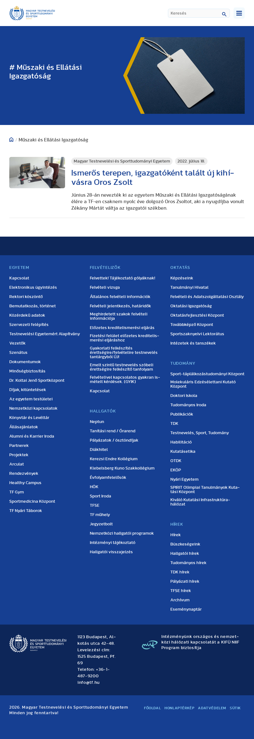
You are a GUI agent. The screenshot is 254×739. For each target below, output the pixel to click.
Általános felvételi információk (120, 297)
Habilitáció (181, 442)
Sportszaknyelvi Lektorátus (197, 334)
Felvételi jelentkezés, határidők (120, 306)
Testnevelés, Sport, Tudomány (199, 433)
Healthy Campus (25, 483)
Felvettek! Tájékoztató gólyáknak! (122, 278)
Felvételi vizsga (105, 287)
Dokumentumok (25, 362)
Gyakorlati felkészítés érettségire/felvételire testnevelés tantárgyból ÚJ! (124, 352)
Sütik (235, 708)
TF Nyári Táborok (25, 511)
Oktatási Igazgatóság (191, 306)
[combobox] (199, 13)
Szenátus (18, 352)
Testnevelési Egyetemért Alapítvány (44, 334)
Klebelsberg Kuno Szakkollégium (122, 468)
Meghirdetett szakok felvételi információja (118, 316)
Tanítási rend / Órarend (112, 431)
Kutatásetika (182, 451)
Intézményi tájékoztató (112, 543)
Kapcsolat (19, 278)
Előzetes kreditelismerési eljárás (122, 328)
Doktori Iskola (183, 396)
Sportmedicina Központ (32, 501)
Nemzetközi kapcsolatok (33, 408)
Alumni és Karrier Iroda (31, 436)
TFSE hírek (180, 591)
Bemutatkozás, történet (32, 306)
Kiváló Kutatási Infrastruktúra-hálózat (200, 502)
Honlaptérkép (179, 708)
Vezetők (17, 343)
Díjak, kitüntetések (27, 390)
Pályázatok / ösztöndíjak (114, 440)
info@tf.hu (88, 682)
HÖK (94, 487)
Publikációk (181, 414)
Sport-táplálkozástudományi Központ (207, 374)
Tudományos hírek (188, 563)
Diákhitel (99, 449)
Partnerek (19, 445)
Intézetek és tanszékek (193, 343)
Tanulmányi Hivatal (189, 287)
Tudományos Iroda (188, 405)
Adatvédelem (212, 708)
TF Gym (16, 492)
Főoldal (152, 708)
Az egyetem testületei (31, 399)
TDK (174, 423)
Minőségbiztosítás (27, 371)
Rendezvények (23, 473)
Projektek (18, 455)
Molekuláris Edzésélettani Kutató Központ (203, 384)
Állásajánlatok (23, 427)
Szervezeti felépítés (29, 325)
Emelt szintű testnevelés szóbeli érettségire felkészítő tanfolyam (121, 367)
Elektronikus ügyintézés (33, 287)
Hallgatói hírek (184, 553)
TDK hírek (180, 572)
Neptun (97, 422)
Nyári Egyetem (184, 479)
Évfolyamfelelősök (108, 477)
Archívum (180, 600)
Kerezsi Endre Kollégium (114, 459)
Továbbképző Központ (191, 325)
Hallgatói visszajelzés (111, 552)
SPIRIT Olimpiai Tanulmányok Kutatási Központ (205, 489)
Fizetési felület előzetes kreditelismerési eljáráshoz (124, 338)
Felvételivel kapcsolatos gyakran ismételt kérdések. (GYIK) (125, 379)
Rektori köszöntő (26, 297)
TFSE (94, 505)
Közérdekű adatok (27, 315)
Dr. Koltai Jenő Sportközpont (36, 380)
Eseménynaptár (186, 609)
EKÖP (175, 470)
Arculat (16, 464)
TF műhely (100, 515)
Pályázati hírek (184, 581)
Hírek (175, 535)
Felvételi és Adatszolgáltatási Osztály (207, 297)
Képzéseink (181, 278)
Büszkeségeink (185, 544)
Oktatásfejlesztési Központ (197, 315)
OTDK (176, 461)
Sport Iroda (100, 496)
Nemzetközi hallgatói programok (122, 533)
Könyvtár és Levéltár (29, 418)
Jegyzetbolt (101, 524)
